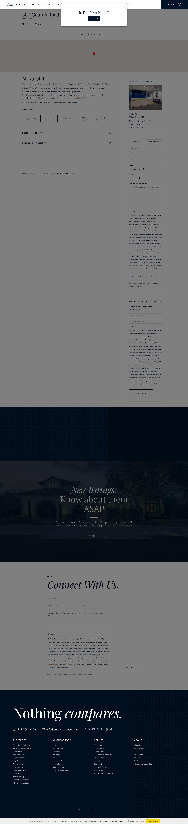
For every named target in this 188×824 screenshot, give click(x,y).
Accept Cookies (153, 821)
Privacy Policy (139, 821)
